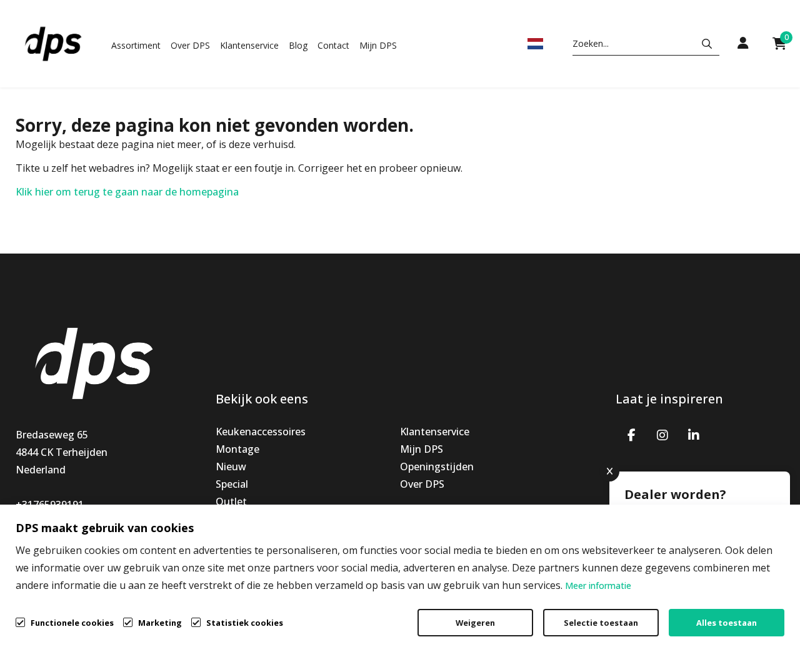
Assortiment (136, 45)
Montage (237, 449)
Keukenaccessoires (261, 431)
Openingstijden (437, 466)
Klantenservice (249, 45)
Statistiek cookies (244, 622)
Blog (298, 45)
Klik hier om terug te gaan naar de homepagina (127, 192)
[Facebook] (631, 434)
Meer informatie (598, 585)
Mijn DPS (378, 45)
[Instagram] (662, 434)
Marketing (160, 622)
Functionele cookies (72, 622)
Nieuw (231, 466)
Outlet (231, 501)
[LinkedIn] (693, 434)
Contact (333, 45)
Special (232, 484)
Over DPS (190, 45)
